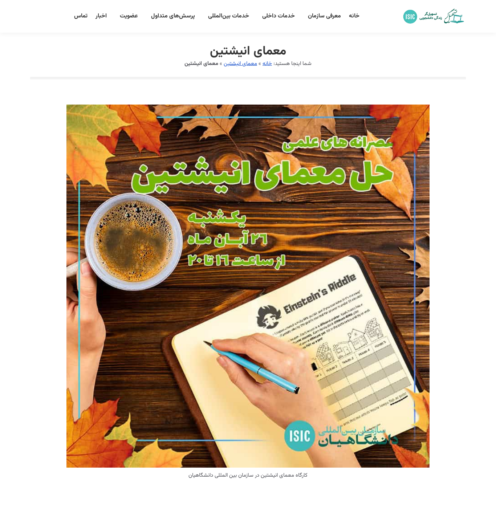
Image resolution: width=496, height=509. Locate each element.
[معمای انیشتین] (248, 286)
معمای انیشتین (240, 64)
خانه (267, 64)
